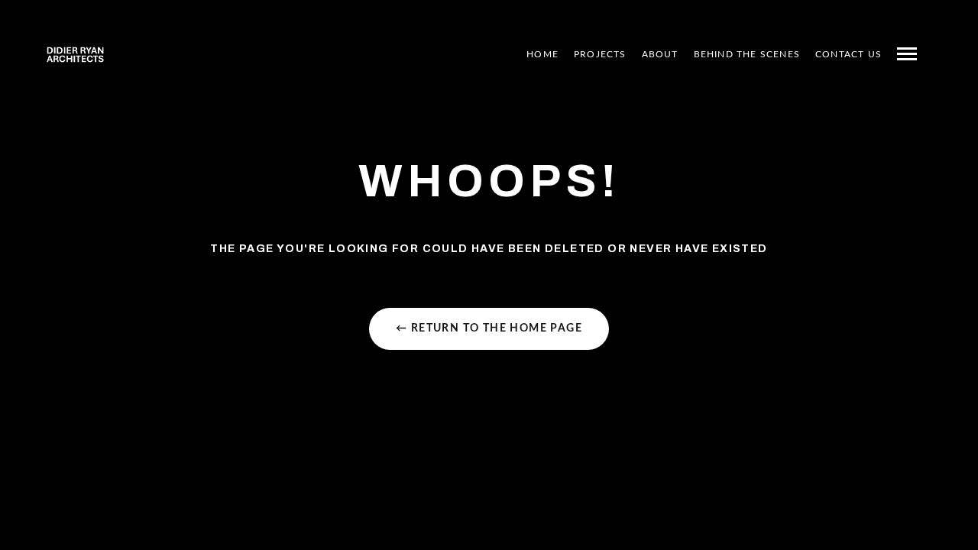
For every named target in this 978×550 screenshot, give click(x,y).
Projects (600, 54)
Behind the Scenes (747, 54)
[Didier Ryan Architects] (75, 54)
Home (542, 54)
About (660, 54)
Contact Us (848, 54)
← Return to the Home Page (489, 328)
